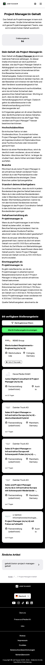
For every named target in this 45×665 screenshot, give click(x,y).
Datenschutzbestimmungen (22, 650)
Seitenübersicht (22, 654)
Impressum (22, 640)
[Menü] (41, 4)
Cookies (22, 645)
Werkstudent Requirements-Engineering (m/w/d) (19, 346)
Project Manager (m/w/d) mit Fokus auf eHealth (19, 522)
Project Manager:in (25, 56)
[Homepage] (10, 3)
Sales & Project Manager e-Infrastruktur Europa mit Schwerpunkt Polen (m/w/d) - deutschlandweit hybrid (20, 452)
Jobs (22, 626)
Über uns (22, 613)
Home (10, 577)
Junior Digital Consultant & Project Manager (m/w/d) (22, 380)
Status (22, 636)
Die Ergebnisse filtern (24, 323)
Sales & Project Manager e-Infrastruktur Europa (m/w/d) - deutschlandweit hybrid (20, 415)
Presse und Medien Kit (22, 619)
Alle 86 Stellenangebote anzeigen (22, 330)
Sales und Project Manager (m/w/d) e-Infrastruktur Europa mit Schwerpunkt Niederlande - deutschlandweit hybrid (21, 489)
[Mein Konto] (35, 4)
